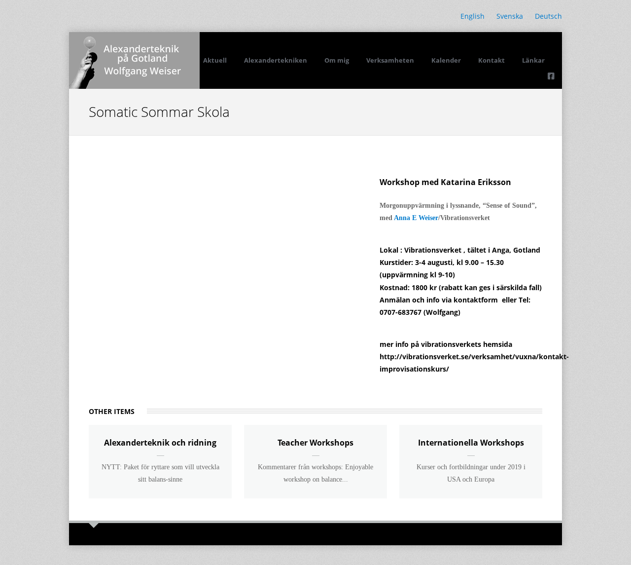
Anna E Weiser (416, 218)
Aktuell (215, 60)
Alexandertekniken (275, 60)
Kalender (446, 60)
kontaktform (476, 299)
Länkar (533, 60)
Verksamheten (390, 60)
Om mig (336, 60)
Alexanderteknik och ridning (160, 442)
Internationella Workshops (471, 442)
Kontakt (491, 60)
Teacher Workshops (315, 442)
